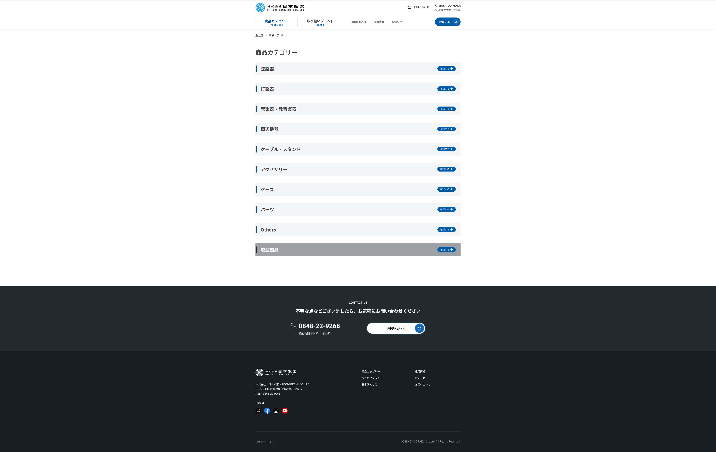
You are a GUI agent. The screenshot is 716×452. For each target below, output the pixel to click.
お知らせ (397, 22)
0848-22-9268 (271, 393)
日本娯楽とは (358, 22)
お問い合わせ (423, 384)
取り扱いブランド (372, 378)
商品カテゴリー (371, 371)
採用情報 (379, 22)
